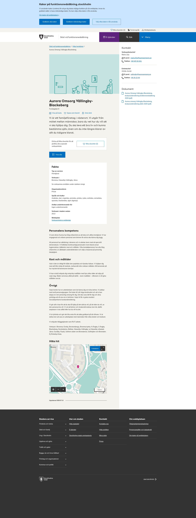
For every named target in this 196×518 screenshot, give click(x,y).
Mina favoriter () (119, 30)
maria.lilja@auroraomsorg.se (141, 58)
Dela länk (88, 113)
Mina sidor (103, 435)
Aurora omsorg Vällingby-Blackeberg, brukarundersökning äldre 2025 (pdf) (138, 103)
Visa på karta (57, 113)
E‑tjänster (110, 37)
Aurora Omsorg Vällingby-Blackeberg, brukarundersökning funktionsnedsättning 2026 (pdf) (140, 95)
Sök (130, 37)
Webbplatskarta (150, 30)
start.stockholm (149, 479)
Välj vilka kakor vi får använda (106, 22)
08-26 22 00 (135, 78)
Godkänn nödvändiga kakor (76, 22)
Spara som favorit (73, 113)
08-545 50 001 (136, 61)
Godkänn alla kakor (50, 22)
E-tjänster (72, 430)
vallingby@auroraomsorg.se (141, 74)
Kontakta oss (104, 424)
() (92, 144)
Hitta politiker (104, 430)
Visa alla (59, 155)
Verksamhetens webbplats (61, 220)
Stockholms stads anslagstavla (80, 435)
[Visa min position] (53, 389)
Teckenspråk (134, 30)
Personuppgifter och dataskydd (140, 430)
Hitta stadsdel (74, 424)
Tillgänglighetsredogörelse (139, 424)
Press (101, 441)
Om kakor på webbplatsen (48, 15)
